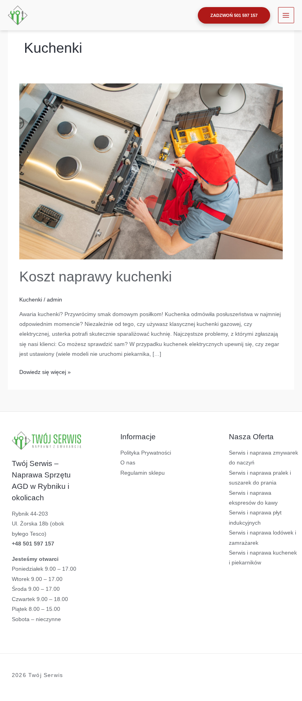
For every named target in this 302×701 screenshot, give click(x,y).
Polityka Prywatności (145, 453)
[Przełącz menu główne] (286, 15)
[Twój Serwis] (18, 15)
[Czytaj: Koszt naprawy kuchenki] (150, 171)
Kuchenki (30, 300)
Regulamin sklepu (142, 473)
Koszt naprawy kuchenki (95, 276)
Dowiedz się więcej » (45, 371)
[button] (234, 15)
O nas (127, 463)
